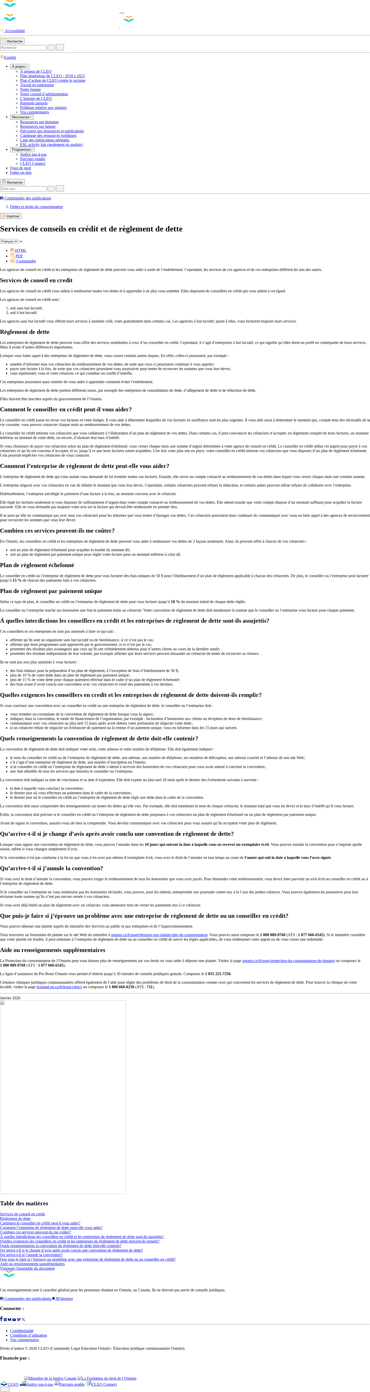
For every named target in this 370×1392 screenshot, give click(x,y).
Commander (25, 261)
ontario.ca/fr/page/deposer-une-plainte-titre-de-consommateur (159, 935)
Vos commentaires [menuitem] (34, 112)
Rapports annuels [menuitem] (34, 103)
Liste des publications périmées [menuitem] (44, 140)
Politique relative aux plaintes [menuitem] (43, 107)
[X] (23, 1320)
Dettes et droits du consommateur (36, 207)
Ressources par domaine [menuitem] (39, 122)
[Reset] (51, 47)
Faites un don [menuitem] (20, 172)
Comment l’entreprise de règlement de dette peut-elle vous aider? (51, 1227)
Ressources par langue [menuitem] (38, 126)
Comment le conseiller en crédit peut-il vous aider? (40, 1223)
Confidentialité (21, 1331)
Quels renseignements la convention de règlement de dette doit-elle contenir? (60, 1246)
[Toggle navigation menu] (122, 13)
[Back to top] (5, 1389)
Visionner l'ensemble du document (27, 1268)
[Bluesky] (9, 1320)
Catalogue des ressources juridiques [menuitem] (48, 135)
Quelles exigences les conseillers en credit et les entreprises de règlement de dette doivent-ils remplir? (80, 1241)
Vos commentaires (24, 1340)
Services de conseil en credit (22, 1214)
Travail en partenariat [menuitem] (37, 85)
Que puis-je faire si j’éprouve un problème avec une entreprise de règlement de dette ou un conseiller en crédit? (88, 1259)
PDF (19, 256)
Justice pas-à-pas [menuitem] (33, 154)
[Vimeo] (18, 1320)
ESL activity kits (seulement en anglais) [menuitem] (51, 144)
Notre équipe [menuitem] (30, 89)
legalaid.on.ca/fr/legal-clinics (59, 987)
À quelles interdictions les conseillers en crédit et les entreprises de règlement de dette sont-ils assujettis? (82, 1237)
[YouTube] (14, 1320)
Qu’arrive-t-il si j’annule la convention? (31, 1255)
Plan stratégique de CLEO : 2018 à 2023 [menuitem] (52, 76)
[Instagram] (5, 1320)
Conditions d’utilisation (28, 1335)
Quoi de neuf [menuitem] (20, 168)
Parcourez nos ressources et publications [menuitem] (52, 131)
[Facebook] (1, 1320)
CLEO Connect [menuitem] (32, 163)
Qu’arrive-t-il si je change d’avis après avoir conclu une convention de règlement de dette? (71, 1250)
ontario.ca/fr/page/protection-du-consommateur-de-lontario (288, 961)
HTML (20, 250)
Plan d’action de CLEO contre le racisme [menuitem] (52, 80)
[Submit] (60, 47)
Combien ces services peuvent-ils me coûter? (35, 1232)
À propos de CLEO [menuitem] (36, 71)
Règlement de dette (15, 1218)
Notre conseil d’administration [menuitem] (44, 94)
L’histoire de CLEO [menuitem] (36, 98)
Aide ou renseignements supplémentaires (32, 1264)
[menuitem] (19, 66)
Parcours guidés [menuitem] (32, 159)
